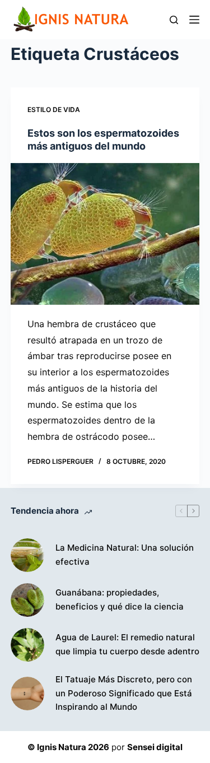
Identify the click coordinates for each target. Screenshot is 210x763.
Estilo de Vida (53, 109)
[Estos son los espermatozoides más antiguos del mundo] (105, 234)
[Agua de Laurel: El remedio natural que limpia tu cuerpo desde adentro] (27, 645)
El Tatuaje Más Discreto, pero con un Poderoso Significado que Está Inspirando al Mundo (123, 693)
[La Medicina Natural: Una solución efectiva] (27, 555)
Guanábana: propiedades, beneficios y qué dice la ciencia (119, 599)
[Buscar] (174, 20)
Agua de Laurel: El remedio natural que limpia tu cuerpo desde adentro (127, 644)
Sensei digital (155, 747)
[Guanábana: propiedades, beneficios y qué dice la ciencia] (27, 600)
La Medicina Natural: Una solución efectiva (124, 554)
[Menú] (194, 20)
